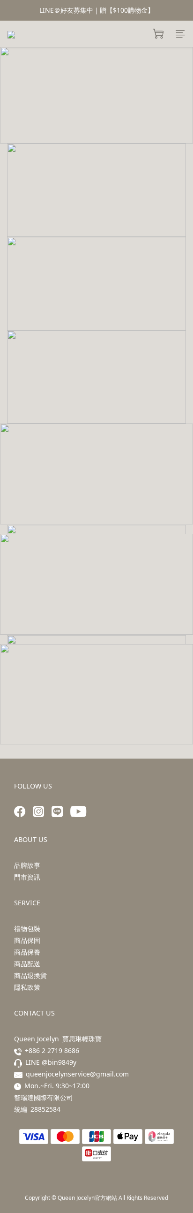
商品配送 (27, 963)
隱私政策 (27, 987)
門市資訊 (27, 876)
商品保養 (27, 952)
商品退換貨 (30, 975)
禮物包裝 (27, 928)
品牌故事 (27, 865)
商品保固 (27, 940)
